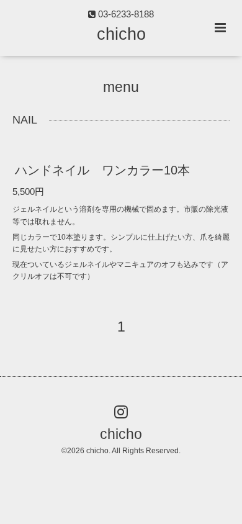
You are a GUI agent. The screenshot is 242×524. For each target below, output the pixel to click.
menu (121, 87)
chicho (121, 34)
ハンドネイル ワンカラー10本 (102, 170)
